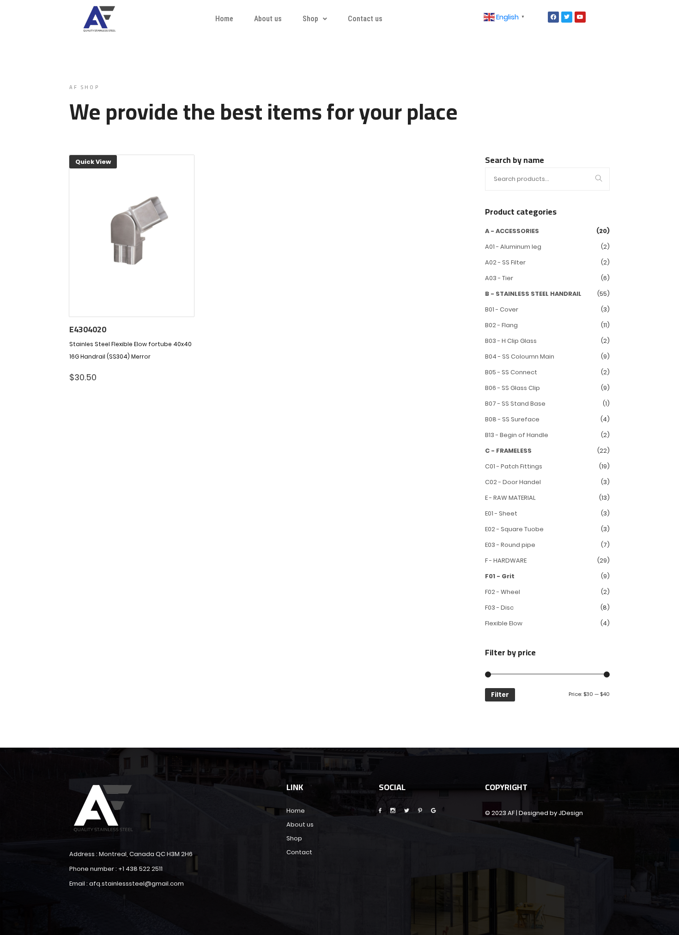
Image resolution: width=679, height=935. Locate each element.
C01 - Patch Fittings (513, 466)
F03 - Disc (499, 607)
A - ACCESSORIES (512, 231)
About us (268, 18)
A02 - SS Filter (505, 262)
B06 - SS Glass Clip (512, 388)
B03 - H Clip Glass (511, 340)
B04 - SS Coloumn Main (519, 356)
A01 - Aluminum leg (513, 246)
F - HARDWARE (506, 560)
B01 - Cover (501, 309)
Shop (310, 18)
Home (224, 18)
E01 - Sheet (501, 513)
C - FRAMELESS (508, 450)
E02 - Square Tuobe (514, 529)
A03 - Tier (499, 278)
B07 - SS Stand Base (515, 403)
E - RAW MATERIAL (510, 497)
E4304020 (87, 329)
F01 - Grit (500, 576)
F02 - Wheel (502, 591)
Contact (299, 852)
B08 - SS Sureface (512, 419)
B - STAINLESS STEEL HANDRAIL (533, 293)
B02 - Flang (501, 325)
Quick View (93, 161)
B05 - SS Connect (511, 372)
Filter (500, 694)
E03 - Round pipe (510, 544)
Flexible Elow (503, 623)
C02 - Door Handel (513, 482)
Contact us (365, 18)
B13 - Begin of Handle (516, 435)
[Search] (598, 179)
